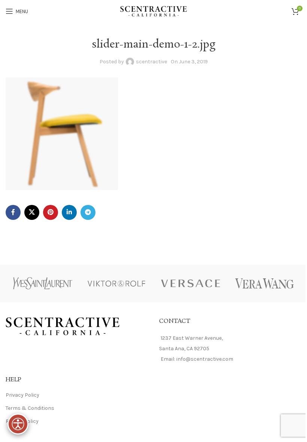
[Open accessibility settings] (17, 424)
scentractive (151, 61)
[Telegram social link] (87, 212)
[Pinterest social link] (50, 212)
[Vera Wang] (265, 283)
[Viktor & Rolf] (117, 283)
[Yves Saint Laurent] (43, 283)
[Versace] (191, 283)
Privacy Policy (22, 395)
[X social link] (31, 212)
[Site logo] (153, 10)
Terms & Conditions (30, 408)
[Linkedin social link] (69, 212)
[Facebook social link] (13, 212)
